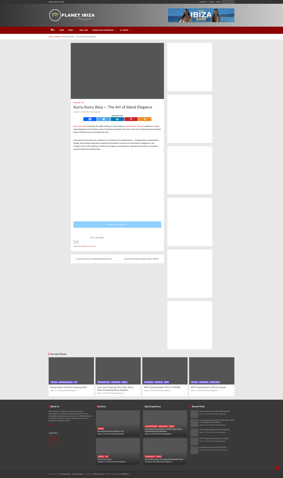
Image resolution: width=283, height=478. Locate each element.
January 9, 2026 (79, 112)
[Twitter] (103, 119)
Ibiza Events (115, 382)
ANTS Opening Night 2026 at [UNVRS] (162, 387)
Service (100, 428)
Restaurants (150, 456)
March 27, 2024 (103, 434)
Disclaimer (53, 439)
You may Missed (58, 354)
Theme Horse (98, 474)
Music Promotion (105, 459)
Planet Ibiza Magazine (92, 112)
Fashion (77, 103)
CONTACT (52, 425)
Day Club (54, 382)
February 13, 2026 (205, 450)
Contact (218, 2)
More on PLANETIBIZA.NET (117, 224)
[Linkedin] (117, 119)
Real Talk (84, 30)
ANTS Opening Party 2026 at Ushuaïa (208, 387)
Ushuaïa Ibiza (214, 382)
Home (61, 30)
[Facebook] (90, 119)
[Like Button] (76, 242)
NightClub (158, 382)
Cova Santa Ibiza (104, 382)
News (70, 30)
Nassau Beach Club (66, 382)
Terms (51, 444)
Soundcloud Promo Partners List (111, 431)
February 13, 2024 (104, 462)
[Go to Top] (277, 468)
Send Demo (203, 2)
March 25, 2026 (55, 390)
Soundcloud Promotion (102, 30)
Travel (125, 30)
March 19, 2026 (149, 390)
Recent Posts (198, 407)
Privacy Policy (54, 442)
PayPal (211, 2)
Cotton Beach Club (133, 126)
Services (102, 407)
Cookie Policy (54, 437)
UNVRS (166, 382)
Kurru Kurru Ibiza (80, 126)
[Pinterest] (131, 119)
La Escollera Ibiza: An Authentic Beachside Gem (94, 259)
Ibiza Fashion (82, 246)
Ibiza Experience (153, 407)
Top (82, 103)
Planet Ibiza (66, 474)
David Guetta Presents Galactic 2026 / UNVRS (141, 259)
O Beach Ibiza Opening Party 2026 (212, 447)
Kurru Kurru (91, 246)
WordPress (125, 474)
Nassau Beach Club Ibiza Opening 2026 (68, 387)
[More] (144, 119)
